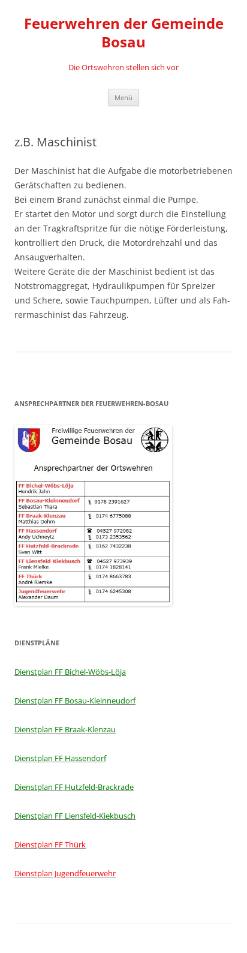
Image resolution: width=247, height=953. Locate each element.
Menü (123, 97)
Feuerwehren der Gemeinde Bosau (124, 33)
